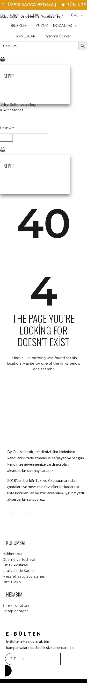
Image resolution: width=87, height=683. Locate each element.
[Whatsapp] (27, 512)
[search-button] (6, 138)
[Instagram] (11, 512)
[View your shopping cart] (2, 63)
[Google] (20, 512)
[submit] (8, 670)
